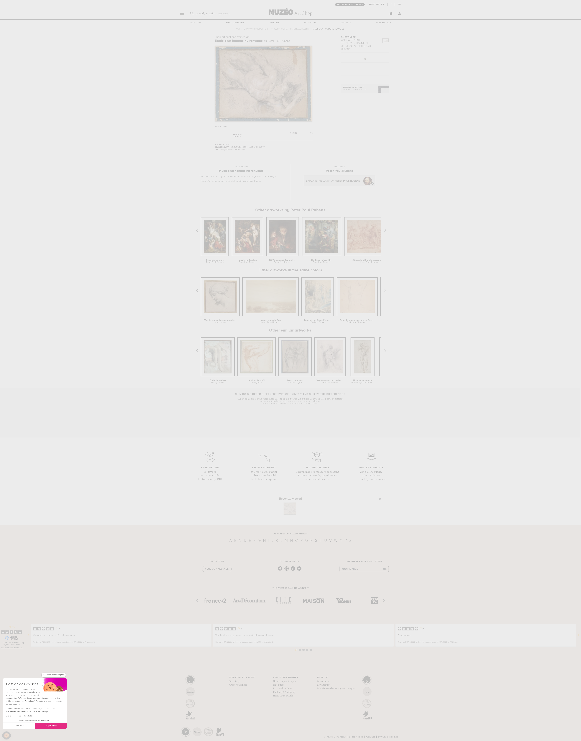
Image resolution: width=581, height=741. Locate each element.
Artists (346, 23)
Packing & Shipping (284, 692)
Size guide (278, 685)
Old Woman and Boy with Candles (282, 261)
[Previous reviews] (28, 635)
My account (323, 685)
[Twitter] (300, 570)
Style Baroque (279, 29)
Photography (235, 23)
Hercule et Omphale (247, 261)
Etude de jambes (218, 381)
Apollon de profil (256, 381)
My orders (323, 681)
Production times (283, 688)
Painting (195, 23)
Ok (385, 569)
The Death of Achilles (321, 261)
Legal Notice (356, 737)
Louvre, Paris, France (251, 181)
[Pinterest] (293, 570)
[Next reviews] (578, 635)
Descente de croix (215, 261)
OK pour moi (51, 726)
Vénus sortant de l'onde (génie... (330, 381)
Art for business (238, 685)
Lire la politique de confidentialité (19, 716)
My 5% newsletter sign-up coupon (336, 688)
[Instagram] (287, 570)
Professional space (350, 4)
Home (237, 29)
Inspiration (383, 23)
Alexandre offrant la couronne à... (369, 261)
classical (235, 177)
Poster (274, 23)
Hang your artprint (283, 696)
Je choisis (18, 726)
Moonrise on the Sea (270, 321)
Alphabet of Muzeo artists (290, 534)
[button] (6, 735)
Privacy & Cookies (388, 737)
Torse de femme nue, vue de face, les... (357, 321)
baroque (267, 177)
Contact (370, 737)
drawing (218, 177)
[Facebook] (281, 570)
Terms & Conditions (335, 737)
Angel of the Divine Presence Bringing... (318, 321)
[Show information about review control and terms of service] (23, 643)
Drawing (310, 23)
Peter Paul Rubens (299, 29)
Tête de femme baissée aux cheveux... (220, 321)
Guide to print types (284, 681)
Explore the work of (333, 181)
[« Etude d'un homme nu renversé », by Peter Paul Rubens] (290, 508)
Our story (234, 681)
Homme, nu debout (362, 381)
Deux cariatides (295, 381)
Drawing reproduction (256, 29)
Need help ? (376, 4)
